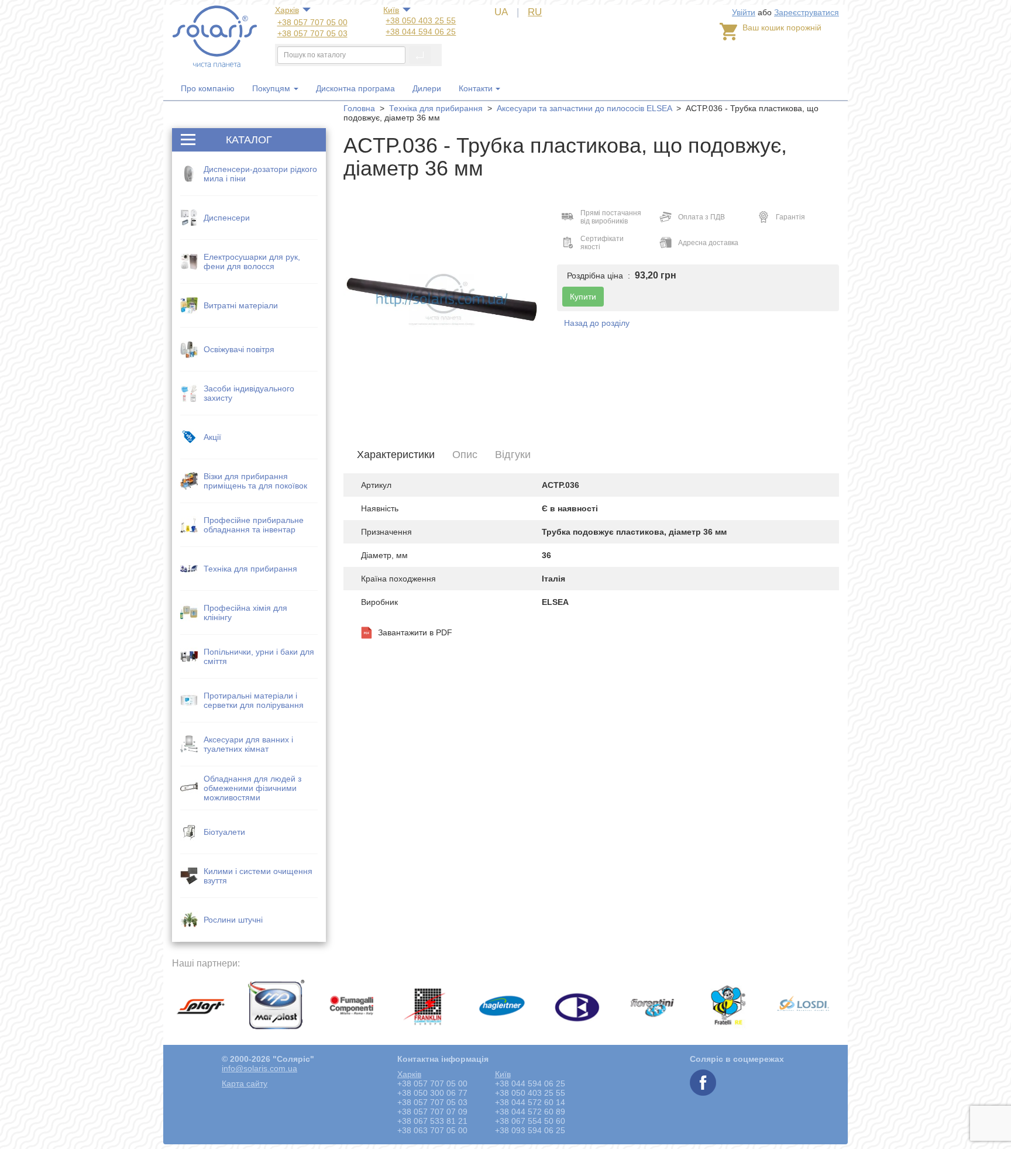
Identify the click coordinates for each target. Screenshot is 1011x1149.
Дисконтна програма (355, 88)
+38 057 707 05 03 (312, 33)
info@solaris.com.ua (259, 1068)
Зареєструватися (806, 12)
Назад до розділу (597, 323)
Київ (391, 10)
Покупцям (272, 88)
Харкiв (287, 10)
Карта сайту (244, 1083)
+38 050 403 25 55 (421, 20)
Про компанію (208, 88)
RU (535, 12)
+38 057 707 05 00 (312, 22)
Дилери (426, 88)
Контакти (476, 88)
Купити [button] (583, 296)
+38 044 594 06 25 (421, 31)
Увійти (743, 12)
